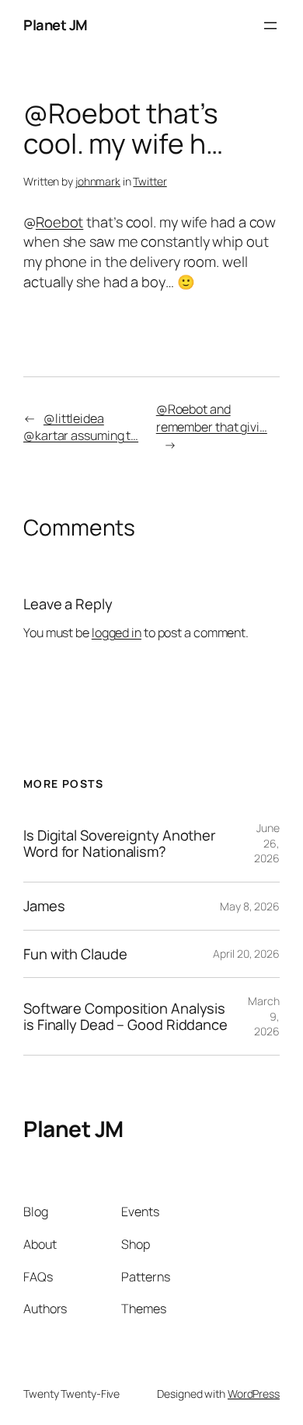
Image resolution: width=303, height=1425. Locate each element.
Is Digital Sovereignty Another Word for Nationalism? (119, 843)
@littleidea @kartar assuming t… (80, 427)
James (44, 906)
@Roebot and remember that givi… (211, 417)
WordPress (254, 1393)
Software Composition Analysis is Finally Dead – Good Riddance (125, 1016)
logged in (116, 632)
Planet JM (55, 25)
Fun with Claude (75, 954)
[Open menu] (270, 25)
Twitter (149, 181)
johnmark (97, 181)
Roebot (59, 222)
